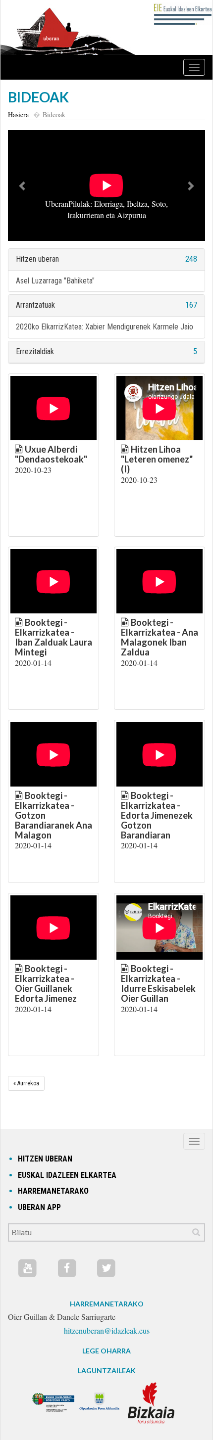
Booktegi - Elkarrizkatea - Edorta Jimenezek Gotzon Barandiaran (157, 815)
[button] (23, 185)
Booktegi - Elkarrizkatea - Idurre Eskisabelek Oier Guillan (158, 983)
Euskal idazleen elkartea (67, 1175)
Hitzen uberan (37, 259)
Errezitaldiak (35, 351)
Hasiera (18, 114)
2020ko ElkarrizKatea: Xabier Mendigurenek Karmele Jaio (104, 326)
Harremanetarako (53, 1191)
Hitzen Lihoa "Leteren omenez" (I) (157, 459)
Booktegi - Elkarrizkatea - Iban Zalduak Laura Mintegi (53, 637)
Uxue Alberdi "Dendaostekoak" (51, 454)
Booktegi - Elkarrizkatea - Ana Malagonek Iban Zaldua (159, 637)
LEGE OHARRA (106, 1351)
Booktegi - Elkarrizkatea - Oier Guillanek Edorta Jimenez (46, 983)
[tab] (106, 259)
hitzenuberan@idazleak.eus (107, 1330)
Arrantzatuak (35, 305)
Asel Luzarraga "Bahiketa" (55, 280)
